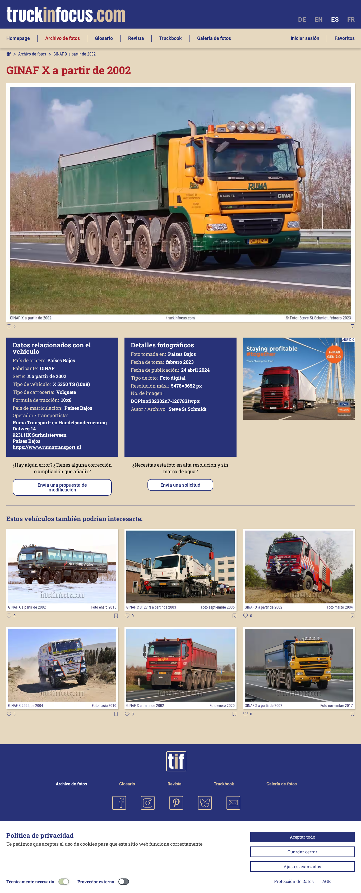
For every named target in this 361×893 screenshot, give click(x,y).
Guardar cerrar (302, 851)
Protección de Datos (294, 881)
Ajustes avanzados (302, 866)
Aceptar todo (302, 837)
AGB (326, 881)
